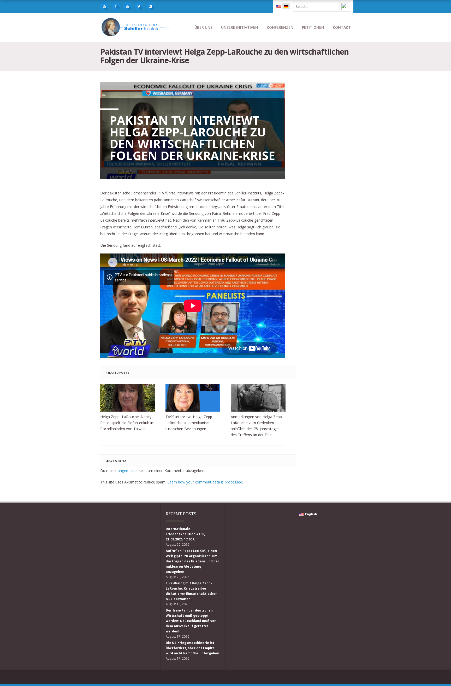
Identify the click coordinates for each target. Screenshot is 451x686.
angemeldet (128, 470)
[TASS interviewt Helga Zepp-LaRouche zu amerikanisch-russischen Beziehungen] (192, 398)
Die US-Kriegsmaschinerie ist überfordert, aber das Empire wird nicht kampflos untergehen (192, 648)
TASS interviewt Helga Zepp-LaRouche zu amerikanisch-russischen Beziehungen (189, 422)
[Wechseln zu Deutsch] (286, 6)
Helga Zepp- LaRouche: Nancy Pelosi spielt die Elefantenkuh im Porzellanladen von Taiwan (127, 422)
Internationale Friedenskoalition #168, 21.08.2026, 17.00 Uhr (185, 534)
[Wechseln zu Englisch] (278, 6)
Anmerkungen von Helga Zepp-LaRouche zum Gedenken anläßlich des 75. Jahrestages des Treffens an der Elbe (257, 425)
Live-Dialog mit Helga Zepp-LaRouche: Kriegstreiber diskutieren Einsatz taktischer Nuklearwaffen (191, 591)
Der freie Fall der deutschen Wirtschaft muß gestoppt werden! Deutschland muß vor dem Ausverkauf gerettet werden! (191, 620)
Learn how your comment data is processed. (205, 482)
